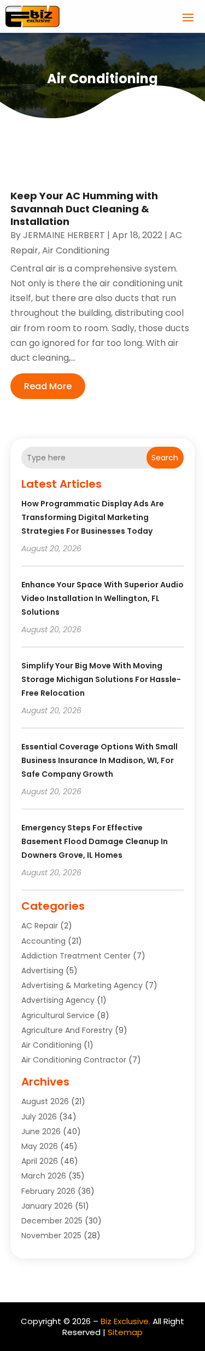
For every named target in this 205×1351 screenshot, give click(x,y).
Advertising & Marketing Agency (82, 985)
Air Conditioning (75, 250)
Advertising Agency (58, 1000)
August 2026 (45, 1101)
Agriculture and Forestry (67, 1030)
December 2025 (52, 1220)
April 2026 (39, 1161)
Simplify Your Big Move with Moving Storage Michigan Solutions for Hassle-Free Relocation (101, 679)
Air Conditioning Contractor (73, 1059)
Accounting (43, 941)
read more (48, 386)
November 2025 (51, 1235)
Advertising (42, 970)
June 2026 (41, 1131)
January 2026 (47, 1205)
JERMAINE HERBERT (64, 235)
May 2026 (39, 1146)
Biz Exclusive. (125, 1321)
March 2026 (43, 1175)
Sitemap (125, 1332)
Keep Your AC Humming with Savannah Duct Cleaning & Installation (84, 208)
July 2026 (39, 1116)
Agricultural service (58, 1015)
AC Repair (39, 925)
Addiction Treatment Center (76, 955)
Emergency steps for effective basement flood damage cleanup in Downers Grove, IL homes (94, 841)
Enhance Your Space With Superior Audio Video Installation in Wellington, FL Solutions (102, 598)
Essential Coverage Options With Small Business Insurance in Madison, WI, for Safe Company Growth (99, 760)
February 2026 (48, 1191)
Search (164, 457)
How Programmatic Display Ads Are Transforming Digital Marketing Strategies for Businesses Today (92, 517)
